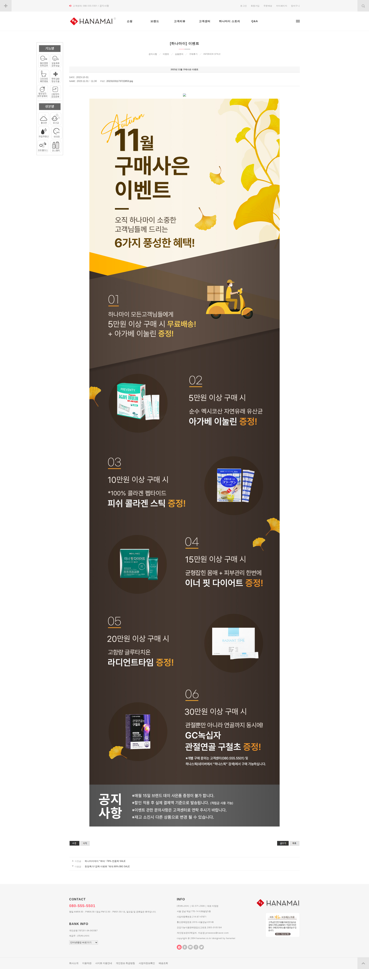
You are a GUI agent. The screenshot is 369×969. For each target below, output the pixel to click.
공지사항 (104, 5)
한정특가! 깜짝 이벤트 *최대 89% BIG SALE (107, 866)
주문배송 (267, 5)
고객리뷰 (179, 21)
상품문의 (179, 54)
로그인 (243, 5)
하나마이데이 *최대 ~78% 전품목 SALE (105, 861)
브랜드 (154, 21)
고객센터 (204, 21)
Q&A (254, 21)
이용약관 (86, 963)
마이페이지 (281, 5)
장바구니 (295, 5)
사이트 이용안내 (103, 963)
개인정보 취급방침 (125, 963)
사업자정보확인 (147, 963)
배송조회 (163, 963)
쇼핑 (130, 21)
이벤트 (166, 54)
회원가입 (255, 5)
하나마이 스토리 (229, 21)
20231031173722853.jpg (119, 81)
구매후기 (193, 54)
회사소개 (73, 963)
